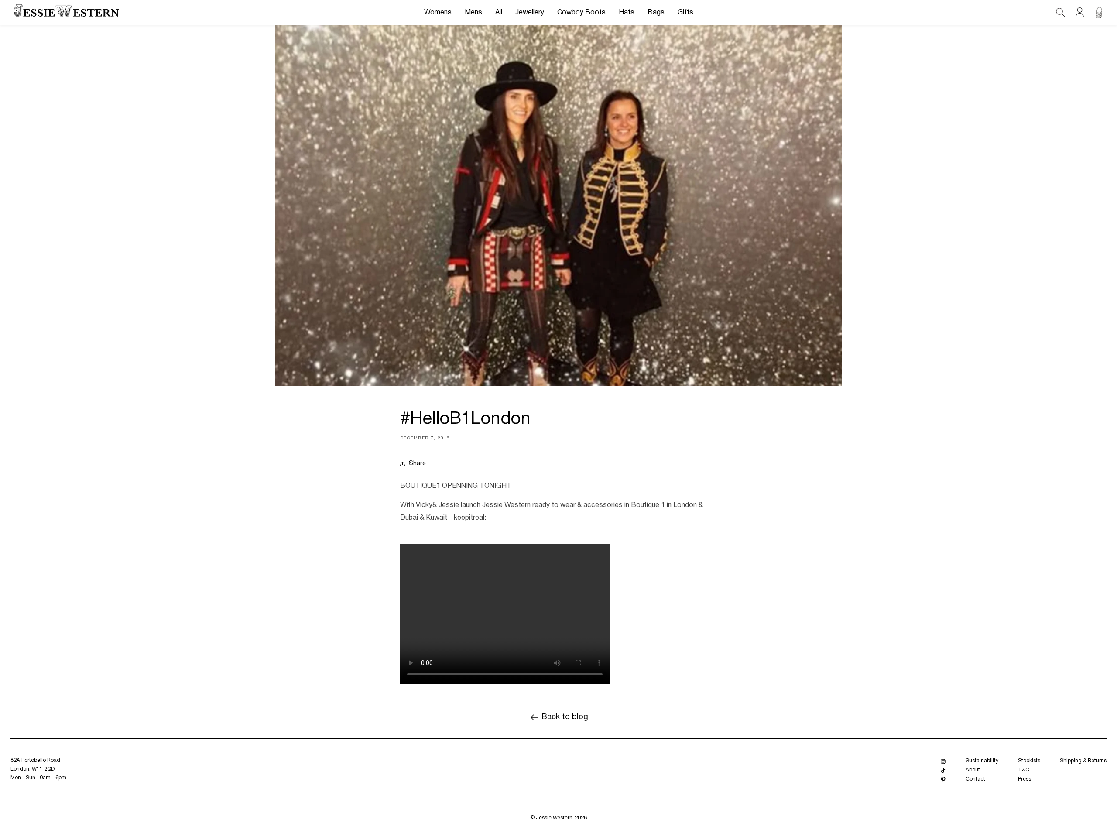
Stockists (1029, 760)
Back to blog (565, 717)
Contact (975, 779)
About (973, 770)
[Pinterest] (943, 779)
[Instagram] (943, 761)
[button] (438, 12)
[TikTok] (943, 770)
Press (1024, 779)
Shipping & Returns (1083, 760)
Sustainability (982, 760)
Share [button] (417, 463)
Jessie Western (554, 818)
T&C (1023, 770)
